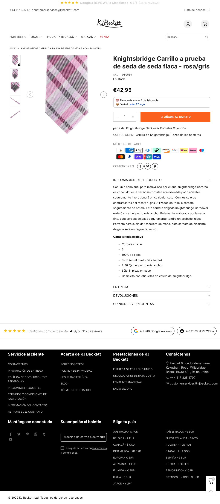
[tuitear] (147, 166)
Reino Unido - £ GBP (179, 470)
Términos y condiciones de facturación (27, 396)
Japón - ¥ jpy (122, 483)
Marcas (87, 36)
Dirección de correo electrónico (84, 437)
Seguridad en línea (74, 377)
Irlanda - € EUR (124, 470)
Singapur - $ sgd (178, 451)
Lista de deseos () (197, 10)
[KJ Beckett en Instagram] (35, 434)
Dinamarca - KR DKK (127, 451)
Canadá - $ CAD (124, 444)
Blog (64, 383)
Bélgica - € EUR (123, 438)
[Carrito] (205, 24)
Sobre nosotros (72, 364)
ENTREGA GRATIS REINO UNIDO (133, 369)
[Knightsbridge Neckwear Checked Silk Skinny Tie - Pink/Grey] (67, 95)
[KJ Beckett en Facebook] (10, 434)
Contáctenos (18, 364)
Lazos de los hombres (186, 134)
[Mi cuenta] (187, 24)
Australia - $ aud (125, 431)
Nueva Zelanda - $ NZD (182, 438)
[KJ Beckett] (110, 23)
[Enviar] (206, 37)
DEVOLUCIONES (125, 296)
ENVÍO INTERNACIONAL (127, 382)
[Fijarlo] (155, 166)
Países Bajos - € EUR (180, 431)
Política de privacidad (77, 370)
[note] (110, 3)
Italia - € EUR (122, 477)
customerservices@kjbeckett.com (56, 10)
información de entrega (25, 370)
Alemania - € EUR (124, 464)
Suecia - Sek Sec (177, 464)
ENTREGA (120, 287)
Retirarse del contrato (25, 411)
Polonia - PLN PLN (178, 444)
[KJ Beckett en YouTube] (10, 439)
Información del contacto (27, 405)
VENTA (104, 36)
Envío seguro (122, 388)
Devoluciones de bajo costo (134, 375)
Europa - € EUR (123, 457)
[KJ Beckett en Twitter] (19, 434)
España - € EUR (176, 457)
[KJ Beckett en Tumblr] (44, 434)
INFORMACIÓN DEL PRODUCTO (137, 180)
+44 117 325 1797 (21, 10)
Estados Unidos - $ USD (182, 477)
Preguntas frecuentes (24, 387)
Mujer (35, 36)
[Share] (140, 166)
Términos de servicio (76, 390)
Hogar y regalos (60, 36)
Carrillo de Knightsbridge (152, 134)
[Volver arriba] (211, 491)
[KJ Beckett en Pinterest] (27, 434)
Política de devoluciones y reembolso (27, 379)
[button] (30, 94)
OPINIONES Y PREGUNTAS (133, 304)
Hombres (16, 36)
